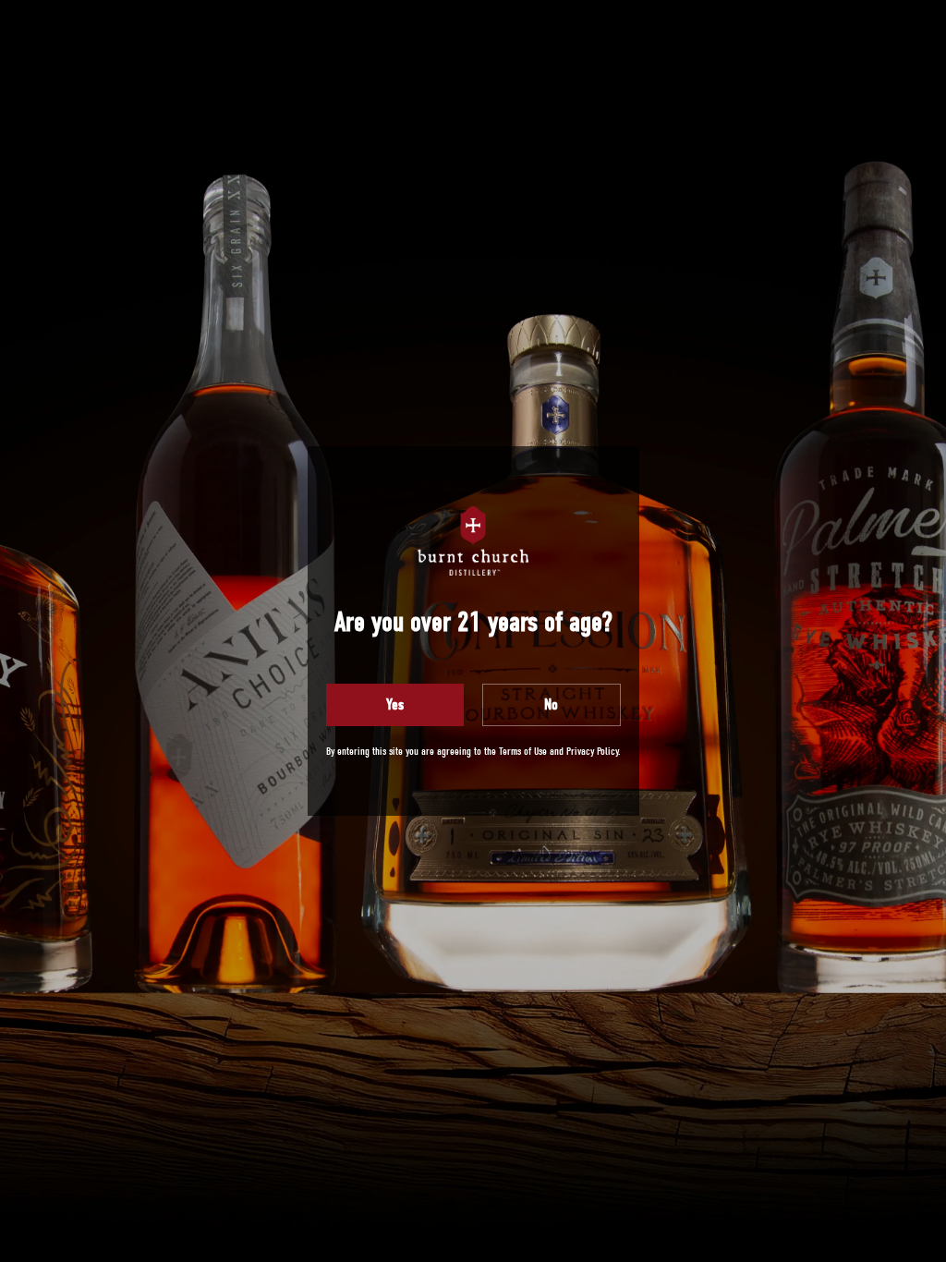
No (551, 704)
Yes (395, 704)
